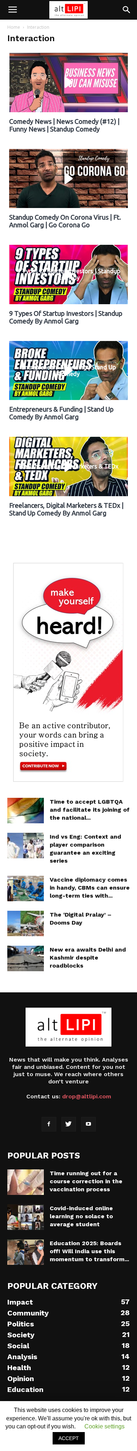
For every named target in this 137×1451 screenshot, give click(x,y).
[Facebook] (49, 1124)
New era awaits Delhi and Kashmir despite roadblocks (88, 957)
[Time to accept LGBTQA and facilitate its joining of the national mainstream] (25, 810)
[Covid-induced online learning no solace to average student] (25, 1217)
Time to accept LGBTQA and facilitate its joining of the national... (90, 809)
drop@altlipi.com (86, 1096)
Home (13, 27)
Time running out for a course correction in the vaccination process (86, 1181)
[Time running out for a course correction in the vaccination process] (25, 1182)
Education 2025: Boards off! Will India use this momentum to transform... (89, 1251)
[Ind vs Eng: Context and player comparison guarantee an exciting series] (25, 845)
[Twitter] (68, 1124)
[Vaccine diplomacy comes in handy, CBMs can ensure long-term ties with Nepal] (25, 888)
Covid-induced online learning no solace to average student (81, 1216)
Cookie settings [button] (104, 1426)
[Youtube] (88, 1124)
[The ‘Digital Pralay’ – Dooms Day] (25, 923)
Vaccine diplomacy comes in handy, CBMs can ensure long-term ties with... (90, 887)
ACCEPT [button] (68, 1438)
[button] (127, 10)
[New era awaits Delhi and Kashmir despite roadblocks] (25, 958)
